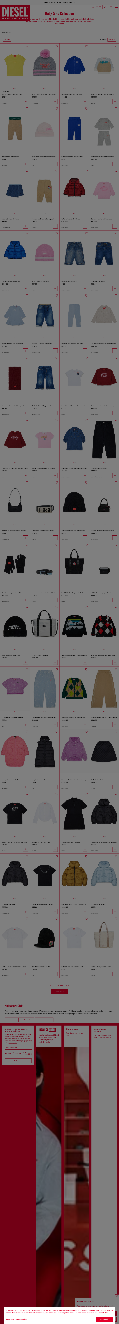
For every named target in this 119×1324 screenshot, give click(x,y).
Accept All (104, 1319)
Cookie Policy (103, 1313)
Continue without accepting (16, 1319)
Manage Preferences (67, 1313)
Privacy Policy (89, 1313)
